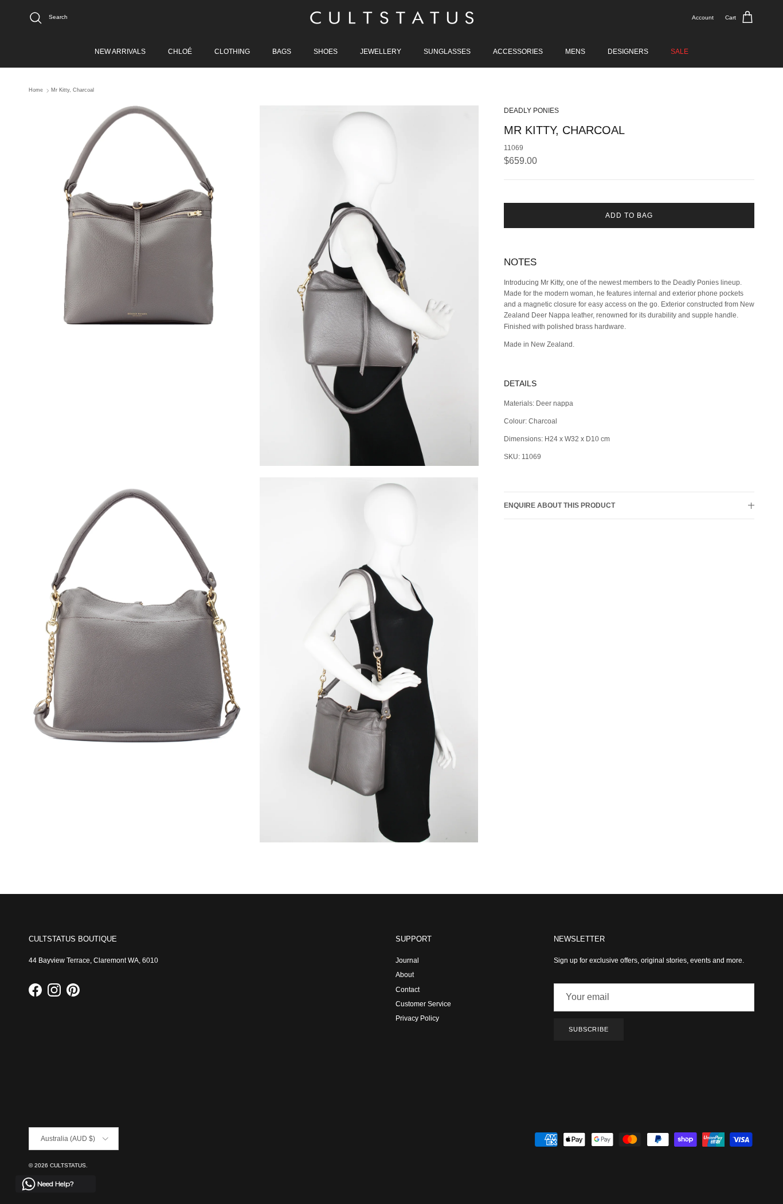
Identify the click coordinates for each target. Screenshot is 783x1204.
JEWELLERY (380, 52)
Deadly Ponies (531, 111)
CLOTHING (232, 52)
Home (36, 90)
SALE (679, 52)
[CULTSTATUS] (391, 17)
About (405, 975)
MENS (575, 52)
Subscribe (589, 1029)
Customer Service (423, 1004)
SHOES (326, 52)
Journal (407, 960)
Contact (408, 990)
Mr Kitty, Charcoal (72, 90)
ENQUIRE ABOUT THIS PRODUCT (559, 505)
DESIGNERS (628, 52)
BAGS (281, 52)
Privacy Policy (417, 1018)
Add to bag (629, 216)
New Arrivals (120, 52)
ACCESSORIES (518, 52)
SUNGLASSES (447, 52)
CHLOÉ (180, 52)
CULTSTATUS (68, 1165)
